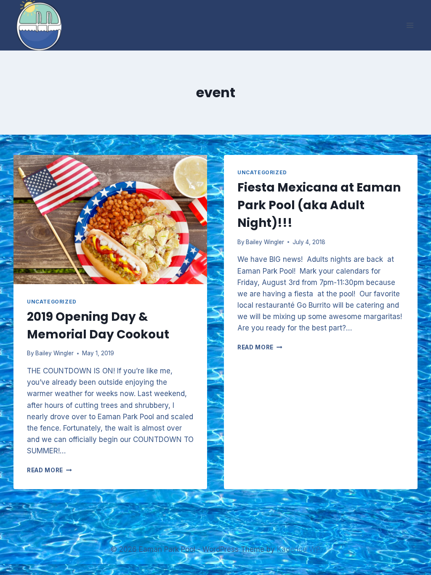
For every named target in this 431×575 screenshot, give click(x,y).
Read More (49, 470)
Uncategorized (52, 301)
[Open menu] (410, 25)
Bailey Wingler (54, 353)
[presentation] (110, 219)
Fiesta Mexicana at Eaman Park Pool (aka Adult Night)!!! (319, 205)
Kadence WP (298, 549)
